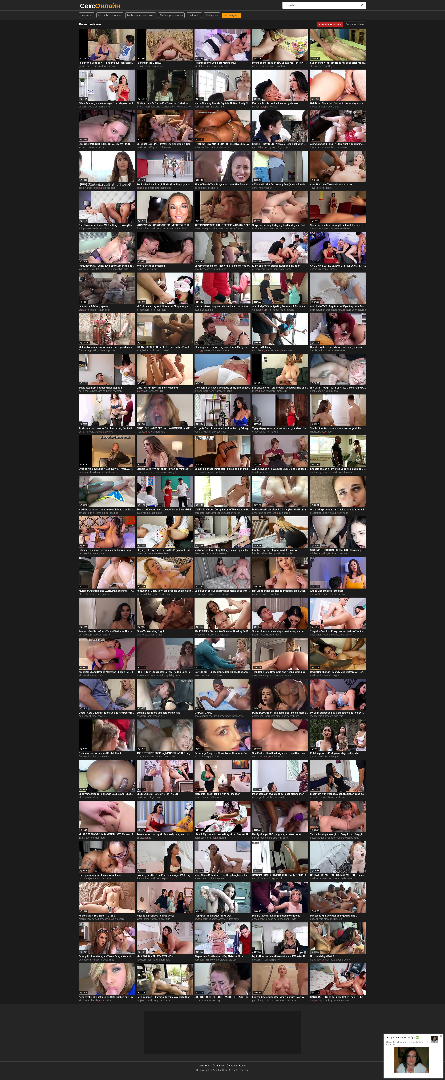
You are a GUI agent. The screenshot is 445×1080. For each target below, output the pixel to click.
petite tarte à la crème (155, 472)
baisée (256, 106)
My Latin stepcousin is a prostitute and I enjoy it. (337, 712)
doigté (335, 675)
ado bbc (202, 187)
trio (196, 66)
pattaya (329, 66)
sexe (81, 187)
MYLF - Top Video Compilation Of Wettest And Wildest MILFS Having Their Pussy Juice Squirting (223, 509)
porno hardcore (220, 66)
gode (197, 919)
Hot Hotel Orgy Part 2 (322, 956)
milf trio (209, 106)
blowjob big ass (228, 959)
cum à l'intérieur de (98, 512)
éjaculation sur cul (100, 269)
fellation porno (232, 512)
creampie (92, 147)
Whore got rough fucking (151, 265)
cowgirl (172, 472)
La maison (86, 15)
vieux (139, 594)
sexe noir (150, 634)
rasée (321, 66)
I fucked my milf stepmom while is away (274, 550)
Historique (194, 15)
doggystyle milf (119, 269)
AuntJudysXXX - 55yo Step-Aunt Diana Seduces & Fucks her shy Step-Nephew (280, 468)
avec (139, 512)
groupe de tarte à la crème (176, 106)
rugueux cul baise (165, 756)
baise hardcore (267, 66)
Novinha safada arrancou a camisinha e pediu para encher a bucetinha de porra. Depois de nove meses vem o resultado (107, 509)
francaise (84, 350)
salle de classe (331, 634)
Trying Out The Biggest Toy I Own (213, 915)
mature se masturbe (354, 309)
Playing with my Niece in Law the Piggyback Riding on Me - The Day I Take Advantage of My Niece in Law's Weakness (165, 550)
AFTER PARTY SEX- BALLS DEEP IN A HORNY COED (222, 225)
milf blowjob (150, 594)
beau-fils (257, 634)
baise (148, 66)
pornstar (221, 269)
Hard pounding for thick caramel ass (100, 875)
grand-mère (85, 66)
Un (196, 1000)
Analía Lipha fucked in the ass (326, 590)
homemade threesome (231, 716)
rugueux (141, 269)
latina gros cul (274, 878)
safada (83, 512)
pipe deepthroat (267, 512)
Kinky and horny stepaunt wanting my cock (276, 265)
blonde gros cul (266, 675)
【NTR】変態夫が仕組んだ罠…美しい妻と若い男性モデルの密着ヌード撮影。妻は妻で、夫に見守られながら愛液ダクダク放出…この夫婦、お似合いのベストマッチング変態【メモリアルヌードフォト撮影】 (107, 184)
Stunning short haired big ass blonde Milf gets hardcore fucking (223, 347)
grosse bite (159, 716)
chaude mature (208, 716)
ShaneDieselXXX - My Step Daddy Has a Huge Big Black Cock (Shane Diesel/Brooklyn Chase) (338, 468)
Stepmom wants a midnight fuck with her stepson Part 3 (338, 225)
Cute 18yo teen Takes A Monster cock (331, 184)
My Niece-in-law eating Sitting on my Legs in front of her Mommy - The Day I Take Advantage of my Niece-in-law (223, 550)
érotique (165, 919)
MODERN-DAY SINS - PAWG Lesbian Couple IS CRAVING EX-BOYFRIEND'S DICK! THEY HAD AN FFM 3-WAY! (165, 144)
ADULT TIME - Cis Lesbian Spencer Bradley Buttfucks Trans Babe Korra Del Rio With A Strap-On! (223, 631)
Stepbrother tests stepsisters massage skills (335, 428)
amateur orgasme (100, 594)
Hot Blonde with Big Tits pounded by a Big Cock (278, 590)
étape (198, 309)
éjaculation (258, 147)
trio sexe (166, 147)
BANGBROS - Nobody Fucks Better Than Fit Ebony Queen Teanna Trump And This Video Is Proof (338, 997)
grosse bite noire (339, 1000)
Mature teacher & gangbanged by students (276, 915)
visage (319, 391)
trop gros (93, 106)
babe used (262, 756)
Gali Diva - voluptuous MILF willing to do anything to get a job (107, 225)
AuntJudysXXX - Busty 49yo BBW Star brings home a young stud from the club (107, 265)
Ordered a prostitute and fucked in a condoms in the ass (338, 509)
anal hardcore (321, 594)
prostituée (315, 512)
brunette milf (277, 797)
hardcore (199, 106)
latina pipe (205, 66)
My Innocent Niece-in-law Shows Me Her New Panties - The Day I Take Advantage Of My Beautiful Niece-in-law (280, 62)
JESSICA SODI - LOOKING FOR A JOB (157, 794)
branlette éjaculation (177, 228)
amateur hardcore (155, 431)
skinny (313, 66)
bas (312, 147)
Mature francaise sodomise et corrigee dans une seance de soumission (107, 347)
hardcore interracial (342, 472)
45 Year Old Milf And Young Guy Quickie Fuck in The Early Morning (280, 184)
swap (140, 919)
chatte (313, 431)
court (197, 350)
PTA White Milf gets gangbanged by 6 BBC (333, 915)
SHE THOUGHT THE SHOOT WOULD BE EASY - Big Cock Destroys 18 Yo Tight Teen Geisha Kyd (223, 997)
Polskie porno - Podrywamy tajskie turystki (334, 753)
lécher (82, 147)
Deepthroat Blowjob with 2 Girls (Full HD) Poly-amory (280, 509)
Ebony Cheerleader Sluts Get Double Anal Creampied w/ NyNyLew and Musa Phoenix (107, 794)
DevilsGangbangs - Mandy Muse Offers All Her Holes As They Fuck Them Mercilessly (338, 672)
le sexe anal (88, 797)
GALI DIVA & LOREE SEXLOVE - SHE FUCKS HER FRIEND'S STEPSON (338, 265)
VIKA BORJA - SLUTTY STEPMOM (155, 956)
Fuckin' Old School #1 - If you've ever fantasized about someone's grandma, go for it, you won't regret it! (107, 62)
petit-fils (264, 431)
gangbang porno (282, 269)
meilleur (256, 228)
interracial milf (93, 309)
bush (213, 675)
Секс (89, 6)
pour (139, 472)
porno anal (104, 106)
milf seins (283, 837)
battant (83, 878)
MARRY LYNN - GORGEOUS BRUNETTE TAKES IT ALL (165, 225)
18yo (312, 187)
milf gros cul (154, 147)
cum (271, 472)
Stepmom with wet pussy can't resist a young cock (338, 794)
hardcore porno (264, 269)
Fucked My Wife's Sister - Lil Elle (97, 915)
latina (110, 228)
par (262, 106)
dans (255, 66)
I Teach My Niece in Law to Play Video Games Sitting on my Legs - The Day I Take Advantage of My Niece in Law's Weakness (223, 834)
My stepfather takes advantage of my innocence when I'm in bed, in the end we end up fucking (223, 387)
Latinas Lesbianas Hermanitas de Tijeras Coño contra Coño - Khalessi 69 (107, 550)
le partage (200, 594)
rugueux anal (331, 391)
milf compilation (214, 512)
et (196, 187)
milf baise (165, 187)
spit (150, 716)
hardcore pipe (331, 106)
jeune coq (214, 1000)
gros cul (284, 147)
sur (254, 756)
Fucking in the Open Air (150, 62)
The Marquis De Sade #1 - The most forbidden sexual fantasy (165, 103)
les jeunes (321, 797)
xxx (138, 391)
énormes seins (339, 147)
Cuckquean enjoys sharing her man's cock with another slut (223, 590)
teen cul (221, 431)
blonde (262, 878)
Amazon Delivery (262, 347)
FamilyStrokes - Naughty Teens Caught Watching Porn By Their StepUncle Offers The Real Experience (107, 956)
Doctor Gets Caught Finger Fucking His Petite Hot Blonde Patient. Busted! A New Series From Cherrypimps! (107, 712)
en (80, 634)
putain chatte (338, 350)
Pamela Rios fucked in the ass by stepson (275, 103)
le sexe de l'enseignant (278, 919)
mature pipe (164, 594)
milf (95, 66)
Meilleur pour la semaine (140, 15)
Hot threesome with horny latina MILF (215, 62)
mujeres (141, 1000)
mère (255, 391)
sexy (254, 959)
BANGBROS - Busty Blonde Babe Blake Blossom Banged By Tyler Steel (223, 672)
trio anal (164, 350)
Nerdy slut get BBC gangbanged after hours (277, 834)
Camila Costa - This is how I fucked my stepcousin (338, 347)
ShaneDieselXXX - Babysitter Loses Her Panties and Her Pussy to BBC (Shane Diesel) (223, 184)
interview (84, 837)
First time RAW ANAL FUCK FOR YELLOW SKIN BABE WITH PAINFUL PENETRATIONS (223, 144)
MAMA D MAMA (203, 712)
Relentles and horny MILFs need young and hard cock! (165, 834)
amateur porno (288, 228)
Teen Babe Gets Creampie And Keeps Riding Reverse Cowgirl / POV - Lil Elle (280, 672)
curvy (101, 147)
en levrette (223, 147)
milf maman (115, 391)
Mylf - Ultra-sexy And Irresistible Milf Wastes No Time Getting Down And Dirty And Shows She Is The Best (280, 956)
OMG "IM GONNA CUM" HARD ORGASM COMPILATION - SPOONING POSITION (280, 875)
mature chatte (342, 228)
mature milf (283, 391)
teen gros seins (209, 228)
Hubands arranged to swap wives (155, 915)
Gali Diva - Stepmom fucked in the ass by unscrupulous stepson (338, 103)
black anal (210, 147)
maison (268, 187)
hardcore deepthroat (161, 878)
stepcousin (316, 716)
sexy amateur (283, 675)
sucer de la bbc (269, 837)
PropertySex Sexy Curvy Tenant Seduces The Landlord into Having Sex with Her (107, 631)
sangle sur (222, 634)
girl (161, 391)
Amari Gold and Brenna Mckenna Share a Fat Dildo (107, 672)
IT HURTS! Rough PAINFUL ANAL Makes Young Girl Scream (338, 387)
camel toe (268, 634)
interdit (140, 106)
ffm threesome (149, 391)
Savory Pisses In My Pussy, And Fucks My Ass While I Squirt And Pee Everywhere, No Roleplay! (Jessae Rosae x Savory (223, 265)
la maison (84, 269)
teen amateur (272, 350)
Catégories (212, 15)
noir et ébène (89, 675)
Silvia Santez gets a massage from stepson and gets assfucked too (107, 103)
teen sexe (342, 512)
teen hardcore (217, 391)
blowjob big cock (171, 675)
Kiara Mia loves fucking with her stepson (217, 794)
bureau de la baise (343, 878)
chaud (159, 634)
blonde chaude (90, 1000)
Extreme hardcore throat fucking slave (158, 712)
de (80, 553)
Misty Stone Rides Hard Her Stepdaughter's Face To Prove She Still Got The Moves (223, 875)
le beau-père (201, 391)
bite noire (213, 187)
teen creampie (206, 472)
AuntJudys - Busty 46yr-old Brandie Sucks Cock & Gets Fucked (165, 590)
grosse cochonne (210, 350)
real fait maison (277, 756)
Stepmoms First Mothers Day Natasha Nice (219, 956)
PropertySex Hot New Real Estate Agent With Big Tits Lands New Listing (165, 875)
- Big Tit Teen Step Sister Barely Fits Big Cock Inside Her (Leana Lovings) (165, 672)
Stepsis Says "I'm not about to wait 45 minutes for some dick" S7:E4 (165, 468)
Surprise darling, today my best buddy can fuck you (280, 225)
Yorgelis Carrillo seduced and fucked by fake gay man (223, 428)
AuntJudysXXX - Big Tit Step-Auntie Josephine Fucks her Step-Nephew (338, 144)
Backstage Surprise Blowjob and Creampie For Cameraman (223, 753)
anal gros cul (99, 228)
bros (219, 675)
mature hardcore (107, 66)
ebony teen (219, 878)
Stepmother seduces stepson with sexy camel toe (280, 631)
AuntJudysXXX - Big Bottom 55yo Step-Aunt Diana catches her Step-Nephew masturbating (338, 306)
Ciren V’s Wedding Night (150, 631)
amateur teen (158, 309)
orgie (81, 309)
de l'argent (258, 797)
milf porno (215, 797)
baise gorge (283, 512)
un (311, 472)
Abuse (242, 1065)
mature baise (322, 147)
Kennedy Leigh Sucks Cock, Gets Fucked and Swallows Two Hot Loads (107, 997)
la (138, 309)
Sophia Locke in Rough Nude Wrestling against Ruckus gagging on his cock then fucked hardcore (165, 184)
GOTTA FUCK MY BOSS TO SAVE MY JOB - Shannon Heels (338, 875)
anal (320, 106)
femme (83, 756)
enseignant (316, 634)
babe (141, 431)
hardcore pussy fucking (231, 228)
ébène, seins (343, 959)
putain (140, 66)
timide (255, 472)
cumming (343, 553)
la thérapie (98, 431)
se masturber (317, 309)
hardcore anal (153, 106)
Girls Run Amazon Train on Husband (157, 387)
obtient (83, 106)
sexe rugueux (116, 919)
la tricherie (103, 756)
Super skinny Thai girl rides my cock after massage (338, 62)
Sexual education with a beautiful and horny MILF (164, 509)
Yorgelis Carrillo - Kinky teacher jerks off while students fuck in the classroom (338, 631)
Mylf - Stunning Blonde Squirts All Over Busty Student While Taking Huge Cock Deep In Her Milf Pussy (223, 103)
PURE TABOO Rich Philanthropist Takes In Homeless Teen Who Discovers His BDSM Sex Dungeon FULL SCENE (280, 712)
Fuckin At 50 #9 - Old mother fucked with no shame (280, 387)
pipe (210, 309)
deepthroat (109, 959)
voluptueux (85, 228)
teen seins (346, 634)
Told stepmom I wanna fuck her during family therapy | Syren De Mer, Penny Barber (107, 428)
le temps (199, 147)
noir (312, 1000)
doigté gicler (330, 553)
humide (92, 756)
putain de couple (283, 553)
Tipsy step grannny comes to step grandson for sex (280, 428)
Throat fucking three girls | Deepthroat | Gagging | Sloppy (338, 834)
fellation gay (209, 431)
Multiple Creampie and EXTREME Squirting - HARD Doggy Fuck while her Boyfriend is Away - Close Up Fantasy (107, 590)
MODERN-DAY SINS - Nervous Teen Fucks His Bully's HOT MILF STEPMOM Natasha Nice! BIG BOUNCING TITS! (280, 144)
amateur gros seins (229, 919)
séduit (198, 431)
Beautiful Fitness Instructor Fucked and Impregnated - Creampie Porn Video (223, 468)
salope (256, 837)
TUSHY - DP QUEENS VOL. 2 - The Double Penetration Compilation (165, 347)
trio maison (223, 594)
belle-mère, (85, 391)
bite (319, 187)
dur (155, 269)
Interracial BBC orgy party (93, 306)
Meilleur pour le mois (171, 15)
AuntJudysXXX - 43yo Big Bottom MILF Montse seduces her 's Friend (280, 306)
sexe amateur (108, 187)
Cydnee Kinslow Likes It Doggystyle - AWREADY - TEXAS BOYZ (107, 468)
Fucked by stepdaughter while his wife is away (278, 997)
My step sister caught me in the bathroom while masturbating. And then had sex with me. (223, 306)
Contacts (232, 1065)
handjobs (157, 66)
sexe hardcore (208, 634)
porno (313, 756)
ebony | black (322, 1000)
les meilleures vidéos (109, 15)
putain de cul (329, 512)
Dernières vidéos (355, 24)
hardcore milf (99, 391)
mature (334, 269)
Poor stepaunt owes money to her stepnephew (278, 794)
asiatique (334, 756)
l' (137, 431)
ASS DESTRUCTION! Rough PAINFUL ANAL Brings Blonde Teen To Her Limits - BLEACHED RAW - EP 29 (165, 753)
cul (97, 797)
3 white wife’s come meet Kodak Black (100, 753)
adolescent (85, 472)
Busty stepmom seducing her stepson (100, 387)
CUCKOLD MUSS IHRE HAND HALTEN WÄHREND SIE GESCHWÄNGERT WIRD (107, 144)
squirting (220, 106)
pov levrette (111, 472)
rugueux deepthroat (329, 837)
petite (85, 594)
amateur (281, 66)
